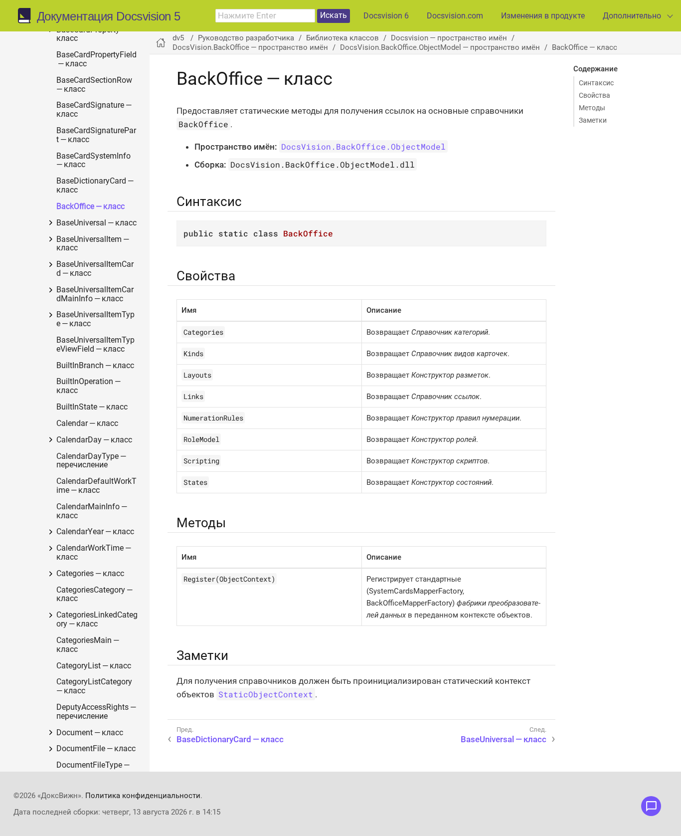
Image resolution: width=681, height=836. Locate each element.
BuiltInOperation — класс (89, 386)
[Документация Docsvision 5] (27, 15)
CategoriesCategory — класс (95, 595)
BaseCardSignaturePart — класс (96, 135)
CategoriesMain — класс (88, 645)
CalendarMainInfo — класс (92, 511)
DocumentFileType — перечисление (93, 770)
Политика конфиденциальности (142, 795)
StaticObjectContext (265, 694)
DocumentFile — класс (96, 749)
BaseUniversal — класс (96, 223)
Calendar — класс (87, 423)
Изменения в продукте (543, 15)
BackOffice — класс (90, 207)
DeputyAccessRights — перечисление (97, 712)
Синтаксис (596, 83)
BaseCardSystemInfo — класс (94, 161)
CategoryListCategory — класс (95, 686)
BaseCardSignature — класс (94, 110)
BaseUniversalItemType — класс (95, 319)
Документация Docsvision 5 (108, 16)
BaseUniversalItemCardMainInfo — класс (95, 294)
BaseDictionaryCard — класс (95, 186)
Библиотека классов (342, 37)
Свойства (594, 95)
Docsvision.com (455, 15)
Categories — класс (90, 574)
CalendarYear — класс (95, 532)
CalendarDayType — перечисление (92, 461)
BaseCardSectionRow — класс (95, 85)
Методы (592, 108)
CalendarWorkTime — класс (94, 553)
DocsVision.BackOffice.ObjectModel (363, 146)
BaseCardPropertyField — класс (96, 59)
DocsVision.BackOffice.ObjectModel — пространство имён (440, 47)
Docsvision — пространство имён (449, 37)
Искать (333, 15)
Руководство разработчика (246, 37)
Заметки (593, 120)
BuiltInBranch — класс (95, 366)
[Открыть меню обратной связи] (651, 806)
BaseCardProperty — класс (92, 34)
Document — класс (89, 733)
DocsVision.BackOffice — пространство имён (250, 47)
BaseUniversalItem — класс (93, 244)
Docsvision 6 (386, 15)
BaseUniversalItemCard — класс (95, 269)
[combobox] (265, 16)
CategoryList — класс (93, 666)
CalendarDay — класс (94, 440)
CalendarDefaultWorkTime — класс (96, 486)
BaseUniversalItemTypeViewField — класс (95, 345)
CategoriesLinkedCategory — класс (97, 619)
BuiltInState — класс (92, 407)
